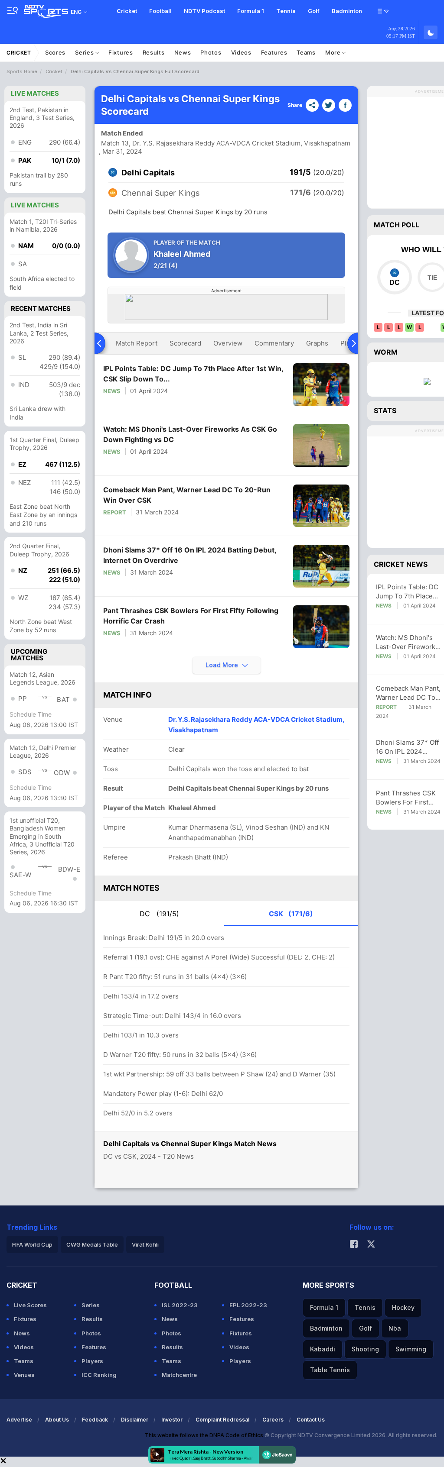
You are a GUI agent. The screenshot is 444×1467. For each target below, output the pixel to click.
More (334, 52)
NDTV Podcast (204, 10)
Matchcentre (179, 1374)
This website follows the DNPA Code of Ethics (204, 1435)
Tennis (286, 10)
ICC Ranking (99, 1374)
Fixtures (120, 52)
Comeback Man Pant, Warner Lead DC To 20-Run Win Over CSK (187, 494)
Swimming (410, 1349)
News (182, 52)
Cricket (127, 10)
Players (92, 1360)
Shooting (365, 1349)
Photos (210, 52)
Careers (273, 1419)
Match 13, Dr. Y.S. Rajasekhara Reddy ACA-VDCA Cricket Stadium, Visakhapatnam (225, 143)
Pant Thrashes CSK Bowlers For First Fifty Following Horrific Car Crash (190, 615)
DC (159, 913)
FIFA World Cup (32, 1244)
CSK (291, 913)
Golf (314, 10)
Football (160, 10)
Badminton (347, 10)
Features (274, 52)
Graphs (317, 343)
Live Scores (30, 1305)
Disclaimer (134, 1419)
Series (85, 52)
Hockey (403, 1307)
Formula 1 (250, 10)
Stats (385, 410)
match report (136, 343)
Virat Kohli (145, 1244)
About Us (57, 1419)
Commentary (274, 343)
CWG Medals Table (92, 1244)
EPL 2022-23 (248, 1305)
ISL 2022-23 (180, 1305)
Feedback (95, 1419)
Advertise (19, 1419)
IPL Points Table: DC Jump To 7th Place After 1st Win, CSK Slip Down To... (193, 373)
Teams (306, 52)
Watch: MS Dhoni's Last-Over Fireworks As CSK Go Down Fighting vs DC (190, 434)
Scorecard (185, 343)
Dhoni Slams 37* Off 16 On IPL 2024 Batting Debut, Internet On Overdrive (189, 555)
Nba (394, 1328)
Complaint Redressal (222, 1419)
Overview (227, 343)
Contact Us (311, 1419)
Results (154, 52)
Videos (241, 52)
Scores (55, 52)
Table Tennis (330, 1369)
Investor (172, 1419)
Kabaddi (322, 1349)
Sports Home (22, 71)
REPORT (114, 512)
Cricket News (401, 564)
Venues (24, 1374)
